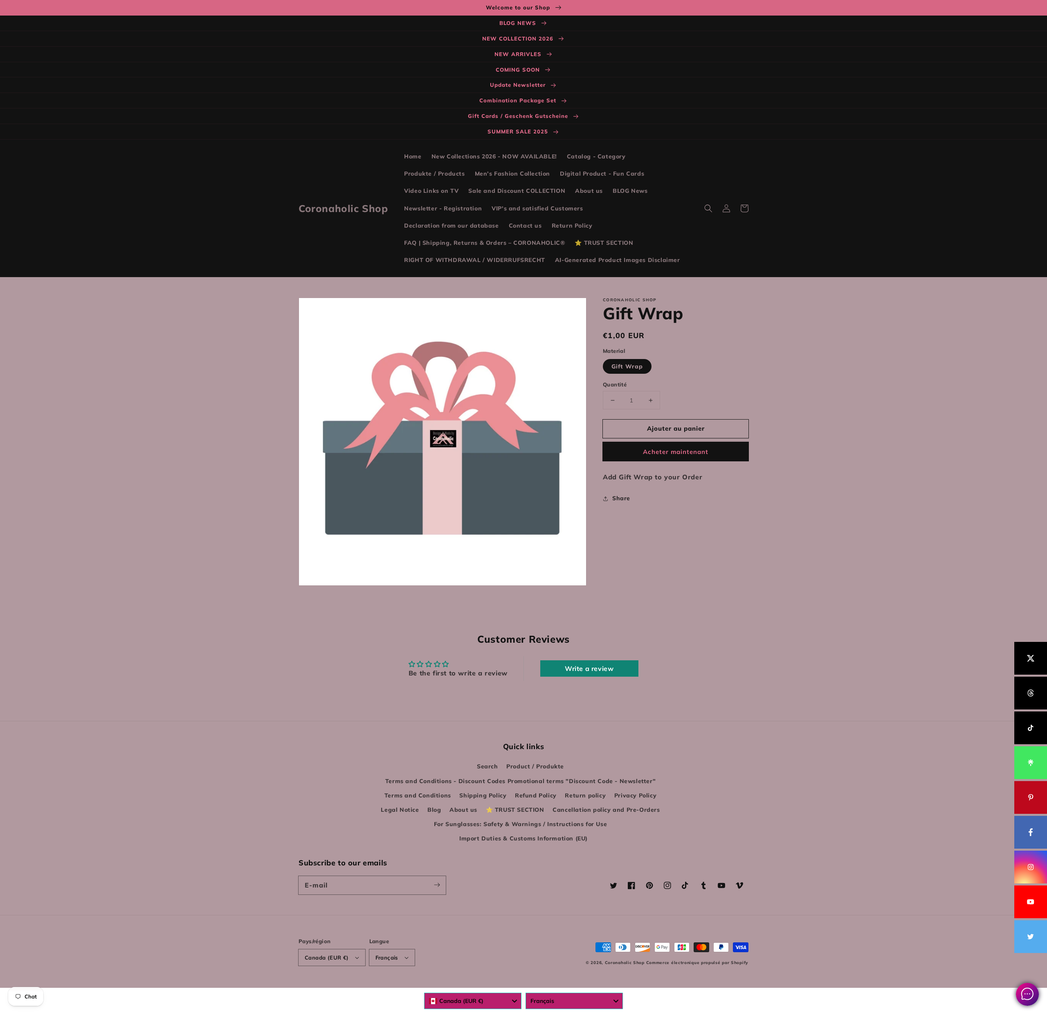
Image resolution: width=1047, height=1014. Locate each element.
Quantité (615, 384)
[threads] (1030, 693)
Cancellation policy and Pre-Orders (606, 809)
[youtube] (1030, 901)
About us (463, 809)
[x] (1030, 658)
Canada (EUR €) (327, 957)
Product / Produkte (535, 766)
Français (386, 957)
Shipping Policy (482, 795)
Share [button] (621, 498)
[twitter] (1030, 936)
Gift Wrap (627, 366)
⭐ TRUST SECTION (515, 809)
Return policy (585, 795)
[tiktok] (1030, 727)
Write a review (589, 668)
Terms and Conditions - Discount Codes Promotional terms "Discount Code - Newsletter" (520, 781)
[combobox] (472, 1001)
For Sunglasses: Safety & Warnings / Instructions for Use (520, 824)
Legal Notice (400, 809)
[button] (708, 208)
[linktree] (1030, 762)
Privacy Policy (635, 795)
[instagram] (1030, 867)
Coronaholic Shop (625, 962)
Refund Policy (536, 795)
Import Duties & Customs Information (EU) (523, 838)
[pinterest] (1030, 797)
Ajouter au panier (676, 428)
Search (487, 766)
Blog (434, 809)
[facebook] (1030, 832)
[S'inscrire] (437, 885)
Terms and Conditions (417, 795)
